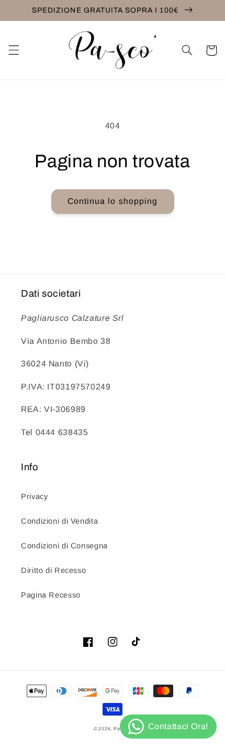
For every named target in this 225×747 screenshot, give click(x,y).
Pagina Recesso (51, 595)
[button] (14, 50)
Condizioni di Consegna (64, 546)
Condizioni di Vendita (59, 521)
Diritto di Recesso (53, 570)
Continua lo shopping (113, 201)
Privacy (34, 496)
